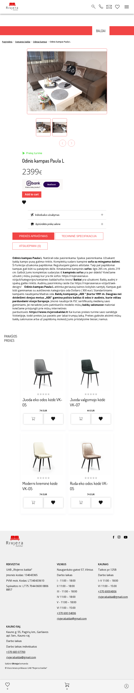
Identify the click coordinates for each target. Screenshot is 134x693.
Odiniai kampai (40, 41)
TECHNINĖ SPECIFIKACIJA (79, 236)
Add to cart (32, 194)
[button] (43, 127)
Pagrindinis (7, 41)
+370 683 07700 (15, 652)
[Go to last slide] (62, 143)
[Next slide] (71, 143)
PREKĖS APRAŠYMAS (33, 236)
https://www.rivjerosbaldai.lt (48, 312)
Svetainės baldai (22, 41)
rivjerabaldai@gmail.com (72, 618)
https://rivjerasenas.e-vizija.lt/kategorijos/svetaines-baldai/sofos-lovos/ (50, 277)
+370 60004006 (107, 591)
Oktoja (15, 663)
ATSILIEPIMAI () (30, 246)
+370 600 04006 (66, 613)
